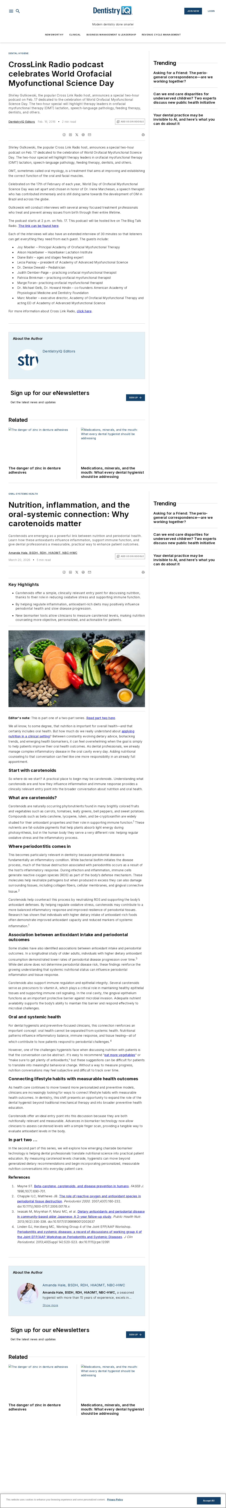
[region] (113, 1501)
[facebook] (64, 134)
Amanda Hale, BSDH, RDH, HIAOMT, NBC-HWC (42, 553)
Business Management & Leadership (111, 34)
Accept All (208, 1500)
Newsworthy (54, 34)
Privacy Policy (115, 1499)
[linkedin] (70, 134)
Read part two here (100, 718)
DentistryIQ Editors (21, 121)
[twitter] (77, 134)
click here (84, 311)
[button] (11, 11)
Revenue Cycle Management (161, 34)
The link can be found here (38, 226)
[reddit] (83, 134)
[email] (89, 134)
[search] (17, 11)
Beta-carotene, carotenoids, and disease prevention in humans (81, 1186)
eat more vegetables (119, 1055)
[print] (143, 134)
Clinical (75, 34)
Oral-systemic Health (23, 493)
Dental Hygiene (18, 53)
